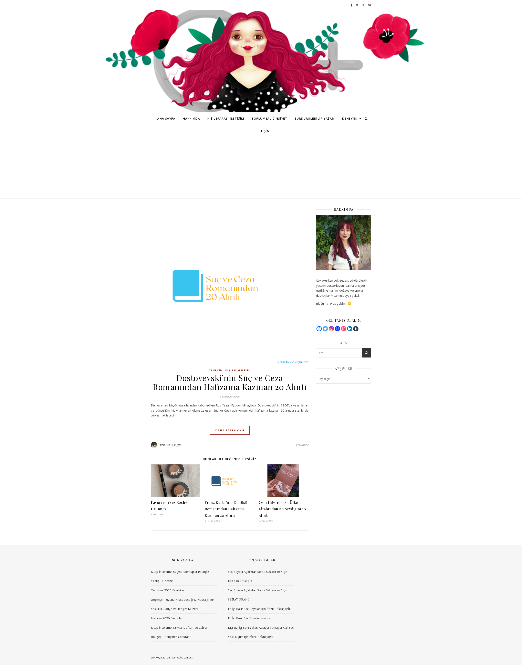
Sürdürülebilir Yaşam (315, 118)
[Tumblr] (355, 328)
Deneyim (349, 118)
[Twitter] (325, 328)
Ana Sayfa (166, 118)
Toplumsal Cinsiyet (269, 118)
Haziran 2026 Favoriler (167, 618)
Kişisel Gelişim (238, 370)
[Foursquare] (343, 328)
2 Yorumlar (301, 445)
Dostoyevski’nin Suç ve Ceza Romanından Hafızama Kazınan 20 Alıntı (230, 382)
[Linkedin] (349, 328)
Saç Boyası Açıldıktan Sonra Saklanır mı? (255, 572)
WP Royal (157, 657)
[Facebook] (319, 328)
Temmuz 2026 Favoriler (168, 590)
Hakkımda (191, 118)
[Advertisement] (261, 167)
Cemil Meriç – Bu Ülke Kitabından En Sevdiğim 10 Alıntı (282, 509)
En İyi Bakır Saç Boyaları (244, 609)
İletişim (262, 131)
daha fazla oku (229, 430)
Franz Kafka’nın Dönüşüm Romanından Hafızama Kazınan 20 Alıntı (228, 509)
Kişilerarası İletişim (225, 118)
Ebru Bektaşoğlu (170, 445)
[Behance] (337, 328)
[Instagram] (331, 328)
